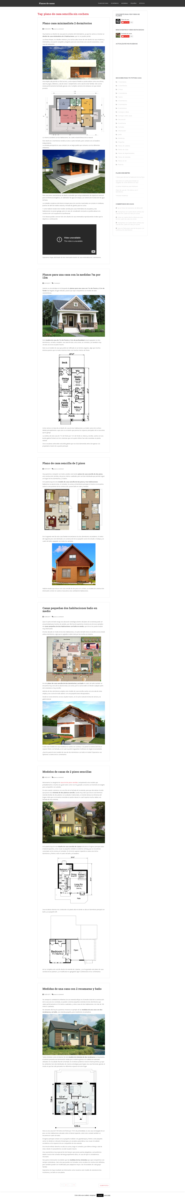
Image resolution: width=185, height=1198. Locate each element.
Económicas (115, 3)
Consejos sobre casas (125, 116)
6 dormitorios (122, 108)
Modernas (124, 3)
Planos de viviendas (124, 157)
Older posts (104, 1185)
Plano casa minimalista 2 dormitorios (67, 23)
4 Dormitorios (122, 101)
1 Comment (56, 283)
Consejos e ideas (123, 112)
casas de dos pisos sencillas (69, 782)
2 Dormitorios (122, 86)
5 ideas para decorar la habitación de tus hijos (130, 177)
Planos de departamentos (126, 153)
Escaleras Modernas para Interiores (127, 186)
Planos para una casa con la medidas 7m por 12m (71, 276)
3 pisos (120, 97)
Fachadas (121, 127)
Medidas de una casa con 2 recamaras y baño (72, 989)
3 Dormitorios (122, 93)
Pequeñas (133, 3)
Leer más (107, 1195)
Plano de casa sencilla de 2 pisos (63, 463)
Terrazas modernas (122, 195)
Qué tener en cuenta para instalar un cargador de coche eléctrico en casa (127, 181)
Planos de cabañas (124, 146)
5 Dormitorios (122, 104)
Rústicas (142, 3)
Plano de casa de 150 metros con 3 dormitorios (127, 191)
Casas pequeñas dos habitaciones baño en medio (69, 609)
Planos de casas (47, 3)
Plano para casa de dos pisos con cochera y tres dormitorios (130, 229)
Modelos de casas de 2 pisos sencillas (66, 771)
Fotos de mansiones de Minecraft (132, 208)
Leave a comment (58, 29)
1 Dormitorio (122, 82)
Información (122, 131)
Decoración (121, 119)
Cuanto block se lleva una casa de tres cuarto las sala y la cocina (130, 212)
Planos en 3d (122, 161)
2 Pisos (120, 89)
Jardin (120, 134)
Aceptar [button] (100, 1195)
